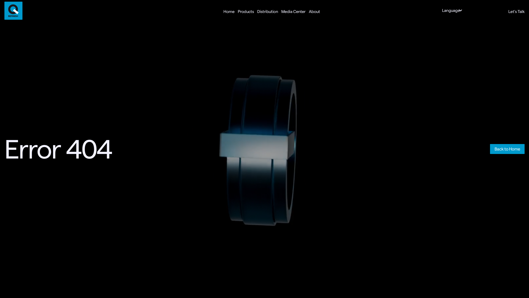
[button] (453, 10)
